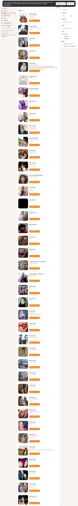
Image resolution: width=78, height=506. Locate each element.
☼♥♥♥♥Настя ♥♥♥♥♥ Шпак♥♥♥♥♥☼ (37, 261)
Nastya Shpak (32, 14)
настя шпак (32, 38)
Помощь (11, 30)
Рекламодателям (5, 30)
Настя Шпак (32, 51)
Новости (3, 31)
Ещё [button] (7, 31)
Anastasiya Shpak (33, 88)
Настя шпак (32, 410)
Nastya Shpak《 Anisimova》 (36, 274)
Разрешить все (61, 3)
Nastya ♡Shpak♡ (33, 138)
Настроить (70, 3)
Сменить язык (5, 27)
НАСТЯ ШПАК (32, 224)
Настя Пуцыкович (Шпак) (35, 175)
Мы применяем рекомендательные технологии (8, 35)
